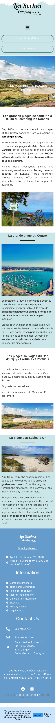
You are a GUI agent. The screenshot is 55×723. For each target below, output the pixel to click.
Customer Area (27, 48)
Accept (37, 715)
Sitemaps (10, 695)
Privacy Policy (47, 715)
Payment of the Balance (27, 38)
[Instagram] (32, 689)
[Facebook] (23, 689)
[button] (27, 27)
